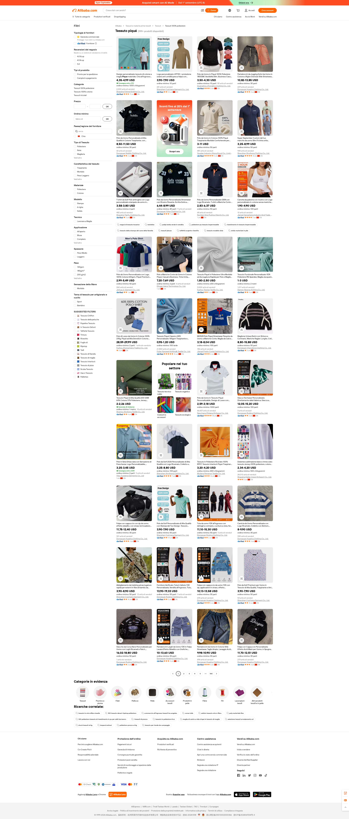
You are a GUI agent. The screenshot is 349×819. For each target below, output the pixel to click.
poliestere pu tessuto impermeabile (205, 225)
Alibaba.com (225, 794)
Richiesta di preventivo (167, 749)
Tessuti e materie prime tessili (138, 26)
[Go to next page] (216, 673)
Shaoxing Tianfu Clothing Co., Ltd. (130, 215)
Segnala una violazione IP (207, 765)
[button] (202, 10)
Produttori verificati (165, 744)
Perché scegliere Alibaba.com (90, 744)
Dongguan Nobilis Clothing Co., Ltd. (131, 153)
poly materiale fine (236, 713)
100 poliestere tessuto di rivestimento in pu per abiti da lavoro (102, 719)
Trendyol (203, 806)
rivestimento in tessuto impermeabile (241, 225)
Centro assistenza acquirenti (209, 744)
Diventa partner (243, 765)
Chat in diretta (203, 749)
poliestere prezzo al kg (128, 725)
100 (211, 674)
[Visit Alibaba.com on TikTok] (265, 775)
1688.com (146, 806)
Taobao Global (186, 806)
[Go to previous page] (172, 673)
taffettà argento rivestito (189, 231)
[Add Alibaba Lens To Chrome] (118, 794)
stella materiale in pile (239, 231)
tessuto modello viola (215, 231)
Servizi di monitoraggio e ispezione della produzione (134, 766)
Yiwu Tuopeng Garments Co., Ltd (130, 476)
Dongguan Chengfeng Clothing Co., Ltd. (254, 348)
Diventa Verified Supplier (247, 760)
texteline (151, 225)
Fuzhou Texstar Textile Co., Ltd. (210, 290)
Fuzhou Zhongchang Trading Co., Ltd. (132, 348)
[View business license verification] (199, 815)
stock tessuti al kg (85, 725)
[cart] (239, 11)
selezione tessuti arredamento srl (241, 719)
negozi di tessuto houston (130, 225)
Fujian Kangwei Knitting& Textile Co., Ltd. (173, 351)
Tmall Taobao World (161, 806)
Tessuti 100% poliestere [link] (175, 26)
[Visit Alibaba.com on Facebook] (238, 775)
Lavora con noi (84, 760)
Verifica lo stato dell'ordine (248, 755)
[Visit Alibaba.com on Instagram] (255, 775)
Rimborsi (201, 760)
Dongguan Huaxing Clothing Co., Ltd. (252, 89)
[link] (345, 793)
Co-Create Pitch (85, 749)
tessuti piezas (166, 231)
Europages (214, 806)
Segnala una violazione (206, 770)
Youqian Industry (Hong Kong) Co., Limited (215, 153)
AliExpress (135, 806)
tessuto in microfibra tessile (89, 713)
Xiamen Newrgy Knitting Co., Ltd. (251, 290)
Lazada (174, 806)
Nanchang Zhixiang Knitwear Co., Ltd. (212, 413)
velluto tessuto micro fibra (211, 713)
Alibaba (118, 26)
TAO (196, 806)
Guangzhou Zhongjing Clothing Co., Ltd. (214, 86)
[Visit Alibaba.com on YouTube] (260, 775)
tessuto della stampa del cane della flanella (136, 231)
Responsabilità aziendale (88, 755)
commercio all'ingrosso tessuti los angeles (160, 713)
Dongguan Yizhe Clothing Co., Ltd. (171, 211)
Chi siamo (82, 739)
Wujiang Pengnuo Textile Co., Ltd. (211, 473)
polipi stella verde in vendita (173, 225)
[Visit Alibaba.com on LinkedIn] (244, 775)
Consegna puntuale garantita (130, 755)
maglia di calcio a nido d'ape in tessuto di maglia (201, 719)
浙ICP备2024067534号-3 (244, 815)
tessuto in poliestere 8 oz (165, 719)
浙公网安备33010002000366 (219, 815)
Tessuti (158, 26)
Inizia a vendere (243, 749)
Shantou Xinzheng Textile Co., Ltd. (130, 412)
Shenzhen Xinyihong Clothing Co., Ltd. (253, 153)
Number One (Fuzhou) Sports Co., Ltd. (213, 215)
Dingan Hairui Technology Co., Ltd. (171, 286)
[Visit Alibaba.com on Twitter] (249, 775)
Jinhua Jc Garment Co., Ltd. (128, 290)
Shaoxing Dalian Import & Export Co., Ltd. (254, 477)
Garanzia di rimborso (126, 749)
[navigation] (93, 350)
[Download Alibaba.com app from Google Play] (262, 794)
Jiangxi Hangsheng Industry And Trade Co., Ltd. (255, 215)
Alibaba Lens (91, 794)
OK (107, 106)
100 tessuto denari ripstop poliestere (122, 713)
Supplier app (179, 794)
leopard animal (106, 725)
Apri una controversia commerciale (212, 755)
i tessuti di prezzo (141, 719)
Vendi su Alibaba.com (246, 744)
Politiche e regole (125, 773)
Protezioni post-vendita (127, 760)
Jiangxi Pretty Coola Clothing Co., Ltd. (213, 351)
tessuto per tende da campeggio (157, 725)
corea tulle (189, 713)
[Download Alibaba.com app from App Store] (242, 794)
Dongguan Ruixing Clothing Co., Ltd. (252, 413)
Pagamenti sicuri (125, 744)
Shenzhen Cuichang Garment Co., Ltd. (173, 89)
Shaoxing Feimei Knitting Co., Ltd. (130, 91)
